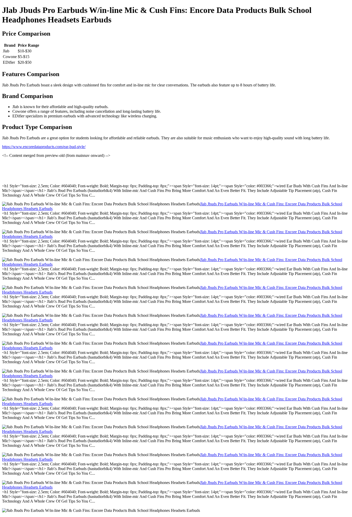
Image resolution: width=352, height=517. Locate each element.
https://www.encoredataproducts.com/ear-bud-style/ (44, 146)
